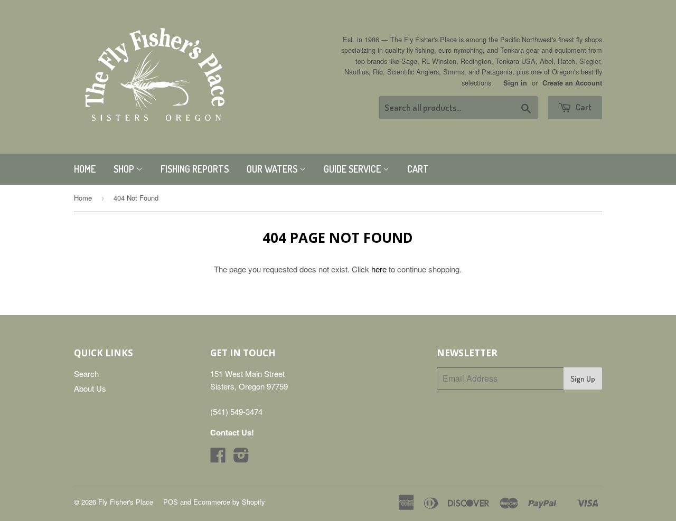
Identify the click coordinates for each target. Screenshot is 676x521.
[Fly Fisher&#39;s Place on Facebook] (218, 457)
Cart (583, 106)
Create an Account (572, 83)
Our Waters (273, 169)
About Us (90, 388)
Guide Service (353, 169)
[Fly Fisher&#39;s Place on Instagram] (241, 457)
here (379, 268)
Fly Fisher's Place (125, 502)
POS (170, 502)
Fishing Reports (195, 169)
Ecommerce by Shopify (229, 502)
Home (85, 169)
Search (86, 373)
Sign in (515, 83)
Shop (125, 169)
